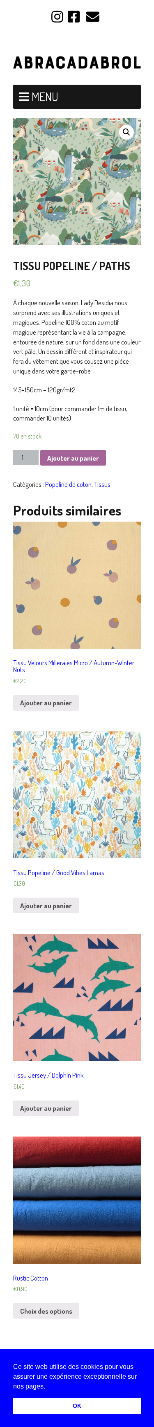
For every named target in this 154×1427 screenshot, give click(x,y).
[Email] (93, 17)
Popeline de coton (68, 484)
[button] (48, 1387)
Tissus (102, 484)
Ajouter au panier (73, 458)
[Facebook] (73, 17)
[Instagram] (58, 17)
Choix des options (46, 1311)
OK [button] (77, 1405)
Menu (45, 96)
